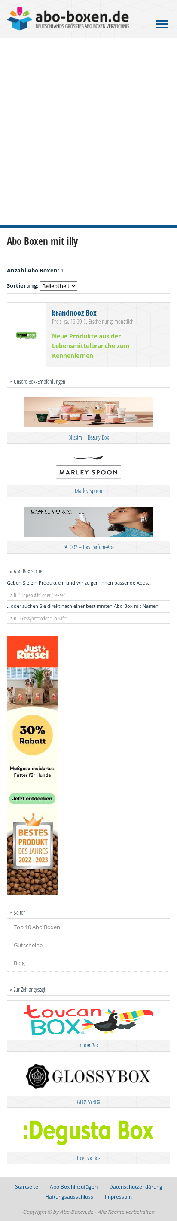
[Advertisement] (88, 131)
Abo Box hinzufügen (74, 1186)
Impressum (118, 1196)
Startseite (26, 1186)
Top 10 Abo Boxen (37, 927)
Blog (19, 963)
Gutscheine (28, 945)
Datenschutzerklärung (135, 1186)
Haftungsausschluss (69, 1196)
